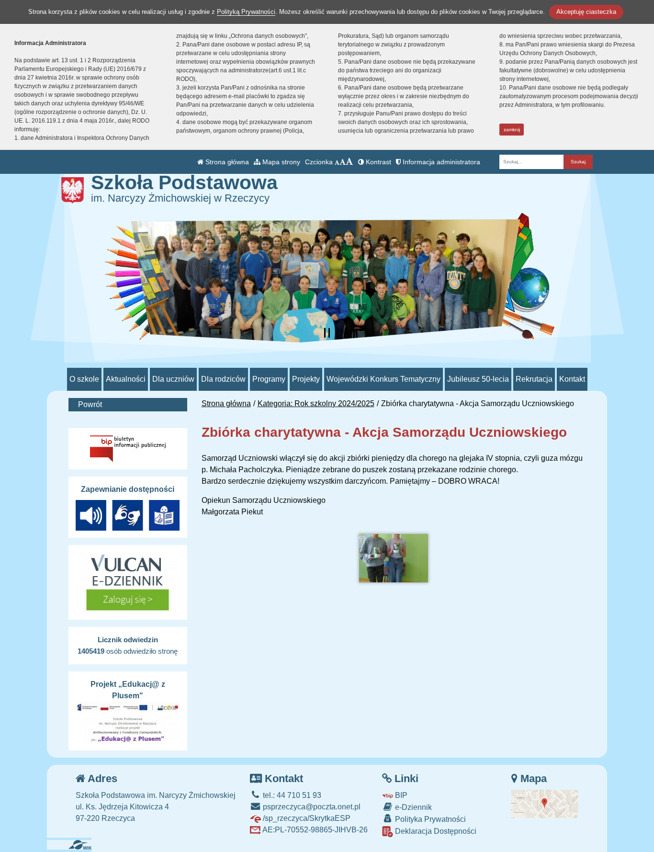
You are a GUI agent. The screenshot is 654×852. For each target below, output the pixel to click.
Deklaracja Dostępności (434, 831)
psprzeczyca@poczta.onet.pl (311, 807)
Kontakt (572, 379)
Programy (268, 379)
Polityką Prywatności (246, 11)
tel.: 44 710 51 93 (291, 795)
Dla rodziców (223, 379)
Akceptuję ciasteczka (586, 11)
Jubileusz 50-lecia (478, 379)
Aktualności (126, 379)
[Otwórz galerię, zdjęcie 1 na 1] (393, 558)
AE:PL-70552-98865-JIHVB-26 (314, 830)
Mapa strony (280, 162)
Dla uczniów (173, 379)
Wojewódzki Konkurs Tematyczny (383, 379)
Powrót (90, 404)
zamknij (512, 129)
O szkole (84, 379)
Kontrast (377, 162)
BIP (400, 795)
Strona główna (226, 162)
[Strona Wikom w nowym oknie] (83, 845)
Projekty (306, 379)
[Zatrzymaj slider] (327, 333)
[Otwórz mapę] (544, 803)
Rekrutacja (534, 379)
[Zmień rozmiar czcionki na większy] (342, 162)
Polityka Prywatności (429, 819)
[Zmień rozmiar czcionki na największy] (349, 162)
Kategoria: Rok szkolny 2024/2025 (316, 403)
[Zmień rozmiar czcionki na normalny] (337, 162)
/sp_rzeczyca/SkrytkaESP (305, 818)
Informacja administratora (440, 162)
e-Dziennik (412, 807)
